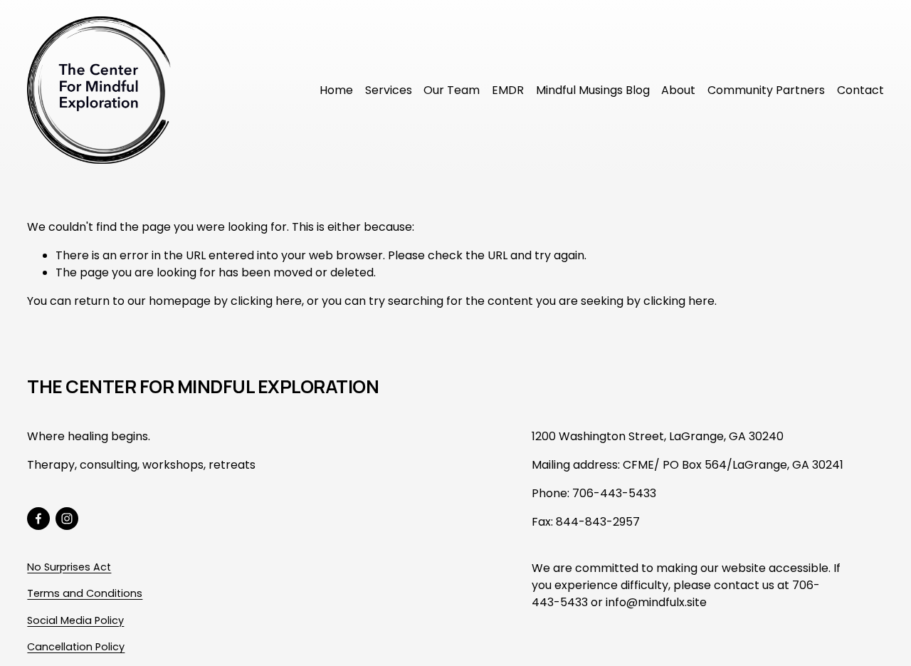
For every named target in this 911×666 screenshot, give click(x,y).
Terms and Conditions (84, 593)
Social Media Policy (75, 620)
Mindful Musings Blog (593, 90)
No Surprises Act (69, 567)
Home (336, 90)
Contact (860, 90)
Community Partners (766, 90)
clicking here (266, 301)
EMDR (508, 90)
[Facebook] (38, 518)
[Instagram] (67, 518)
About (678, 90)
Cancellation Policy (76, 647)
